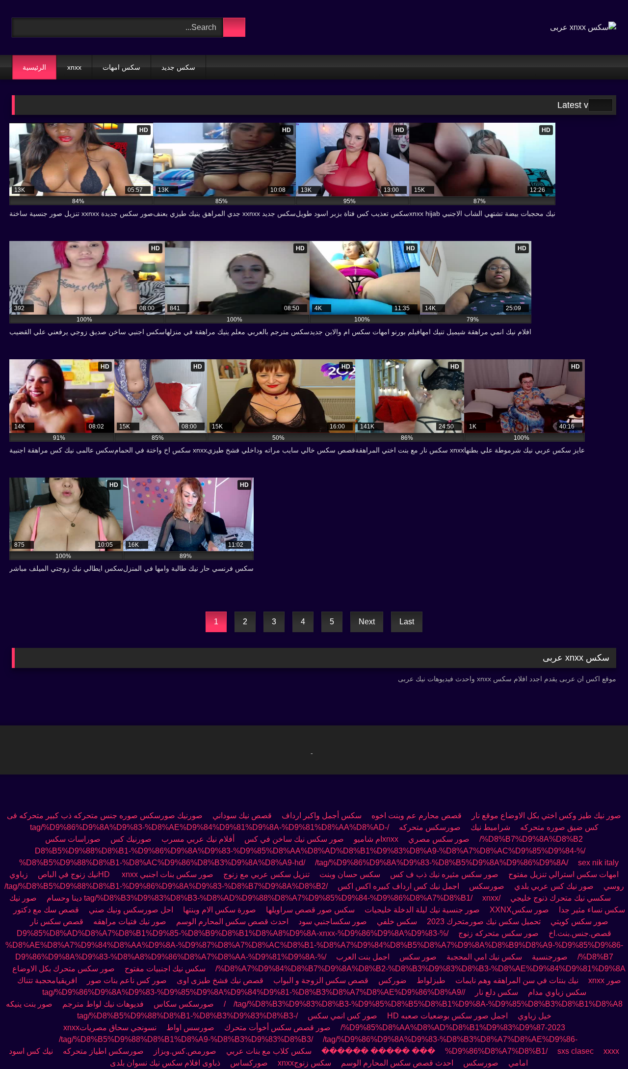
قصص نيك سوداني (242, 815)
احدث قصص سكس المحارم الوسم (231, 921)
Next (367, 621)
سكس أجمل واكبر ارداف (322, 815)
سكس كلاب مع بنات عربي (269, 1051)
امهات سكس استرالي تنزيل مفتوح (563, 874)
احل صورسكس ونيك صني (131, 910)
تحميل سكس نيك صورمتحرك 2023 (484, 921)
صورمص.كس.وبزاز (185, 1051)
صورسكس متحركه (430, 827)
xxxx (611, 1051)
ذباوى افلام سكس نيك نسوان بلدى (165, 1063)
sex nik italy (598, 862)
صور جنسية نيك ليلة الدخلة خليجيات (422, 910)
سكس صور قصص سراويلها (310, 910)
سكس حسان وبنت (349, 874)
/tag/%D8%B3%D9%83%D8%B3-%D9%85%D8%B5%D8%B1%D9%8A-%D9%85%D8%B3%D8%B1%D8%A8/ (423, 1004)
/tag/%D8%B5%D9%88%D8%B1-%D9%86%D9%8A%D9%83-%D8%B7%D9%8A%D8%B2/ (166, 886)
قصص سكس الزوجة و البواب (320, 980)
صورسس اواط (190, 1027)
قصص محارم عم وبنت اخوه (416, 815)
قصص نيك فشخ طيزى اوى (220, 980)
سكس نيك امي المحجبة (484, 957)
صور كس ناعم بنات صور (127, 980)
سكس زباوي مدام (557, 992)
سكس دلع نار (496, 992)
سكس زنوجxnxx (304, 1063)
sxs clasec (575, 1051)
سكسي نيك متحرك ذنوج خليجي (560, 898)
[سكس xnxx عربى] (583, 27)
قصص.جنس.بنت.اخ (580, 933)
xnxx (74, 67)
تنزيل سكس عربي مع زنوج (266, 874)
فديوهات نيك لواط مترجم (103, 1004)
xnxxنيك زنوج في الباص (88, 874)
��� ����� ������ (378, 1051)
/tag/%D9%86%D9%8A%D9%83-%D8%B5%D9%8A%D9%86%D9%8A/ (441, 862)
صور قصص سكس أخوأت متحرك (277, 1027)
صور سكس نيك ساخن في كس (293, 839)
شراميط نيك (490, 827)
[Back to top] (598, 1039)
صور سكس (418, 957)
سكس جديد (178, 67)
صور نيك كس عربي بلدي (554, 886)
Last (406, 621)
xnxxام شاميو (376, 839)
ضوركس (392, 980)
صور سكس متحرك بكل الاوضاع (63, 968)
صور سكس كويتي (579, 921)
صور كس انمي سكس (342, 1016)
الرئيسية (34, 67)
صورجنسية (550, 957)
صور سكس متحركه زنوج (498, 933)
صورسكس (486, 886)
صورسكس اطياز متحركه (103, 1051)
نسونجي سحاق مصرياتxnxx (110, 1027)
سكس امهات (121, 67)
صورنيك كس (131, 839)
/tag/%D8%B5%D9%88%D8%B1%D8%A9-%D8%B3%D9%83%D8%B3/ (186, 1039)
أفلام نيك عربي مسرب (198, 839)
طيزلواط (431, 980)
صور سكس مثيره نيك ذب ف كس (444, 874)
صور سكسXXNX (519, 910)
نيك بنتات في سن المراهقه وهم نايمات (516, 980)
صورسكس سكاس (184, 1004)
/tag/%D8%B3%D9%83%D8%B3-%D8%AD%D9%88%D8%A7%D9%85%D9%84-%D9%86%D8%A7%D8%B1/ (292, 898)
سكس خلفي (397, 921)
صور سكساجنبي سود (332, 921)
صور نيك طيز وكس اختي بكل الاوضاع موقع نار (546, 815)
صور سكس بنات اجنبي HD (155, 874)
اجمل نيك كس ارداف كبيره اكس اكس (398, 886)
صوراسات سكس (73, 839)
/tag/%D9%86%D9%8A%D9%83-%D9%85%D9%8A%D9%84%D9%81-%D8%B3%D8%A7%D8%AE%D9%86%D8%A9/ (253, 992)
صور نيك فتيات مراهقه (129, 921)
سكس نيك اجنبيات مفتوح (165, 968)
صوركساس (249, 1063)
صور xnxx (604, 980)
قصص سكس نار (56, 921)
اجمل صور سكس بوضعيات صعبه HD (447, 1016)
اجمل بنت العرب (363, 957)
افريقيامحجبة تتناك (47, 980)
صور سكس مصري (439, 839)
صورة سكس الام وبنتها (219, 910)
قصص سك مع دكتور (46, 910)
